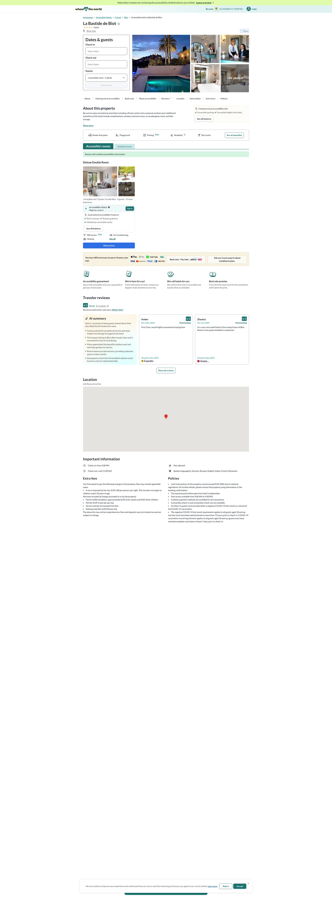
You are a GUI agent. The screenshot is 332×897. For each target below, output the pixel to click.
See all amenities (234, 135)
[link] (87, 98)
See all (112, 239)
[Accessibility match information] (109, 207)
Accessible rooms (98, 146)
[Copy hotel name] (118, 23)
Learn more (212, 886)
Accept (240, 886)
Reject (226, 886)
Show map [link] (91, 31)
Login (254, 9)
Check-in (90, 44)
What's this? (117, 310)
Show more (88, 125)
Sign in (130, 208)
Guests (89, 70)
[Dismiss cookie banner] (248, 883)
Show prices (106, 85)
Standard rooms (124, 146)
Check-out (90, 57)
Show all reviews (166, 370)
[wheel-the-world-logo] (88, 9)
